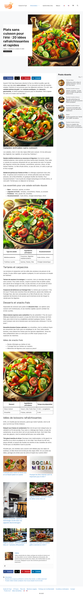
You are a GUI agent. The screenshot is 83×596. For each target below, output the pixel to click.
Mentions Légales (32, 589)
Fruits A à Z (7, 591)
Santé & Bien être (48, 5)
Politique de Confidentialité (46, 589)
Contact (72, 589)
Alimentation (33, 5)
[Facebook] (5, 566)
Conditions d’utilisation (62, 589)
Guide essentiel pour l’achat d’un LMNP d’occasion (74, 117)
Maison (58, 5)
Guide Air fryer (23, 5)
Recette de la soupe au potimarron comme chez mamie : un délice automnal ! (26, 579)
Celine (4, 48)
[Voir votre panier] (73, 5)
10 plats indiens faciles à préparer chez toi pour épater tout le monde (23, 580)
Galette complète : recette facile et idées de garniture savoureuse (74, 92)
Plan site (22, 589)
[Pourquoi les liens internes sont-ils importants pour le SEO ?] (41, 465)
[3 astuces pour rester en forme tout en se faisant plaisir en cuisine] (15, 464)
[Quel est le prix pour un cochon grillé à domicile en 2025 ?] (41, 535)
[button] (77, 5)
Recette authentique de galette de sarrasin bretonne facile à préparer (74, 100)
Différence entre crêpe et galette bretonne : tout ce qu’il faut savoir (73, 83)
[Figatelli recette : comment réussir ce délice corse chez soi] (41, 489)
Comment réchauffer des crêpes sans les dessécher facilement (74, 109)
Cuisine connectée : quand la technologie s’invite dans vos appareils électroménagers (12, 521)
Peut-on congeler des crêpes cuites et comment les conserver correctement (74, 126)
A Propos (16, 589)
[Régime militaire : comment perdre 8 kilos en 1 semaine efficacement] (15, 535)
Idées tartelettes (17, 591)
